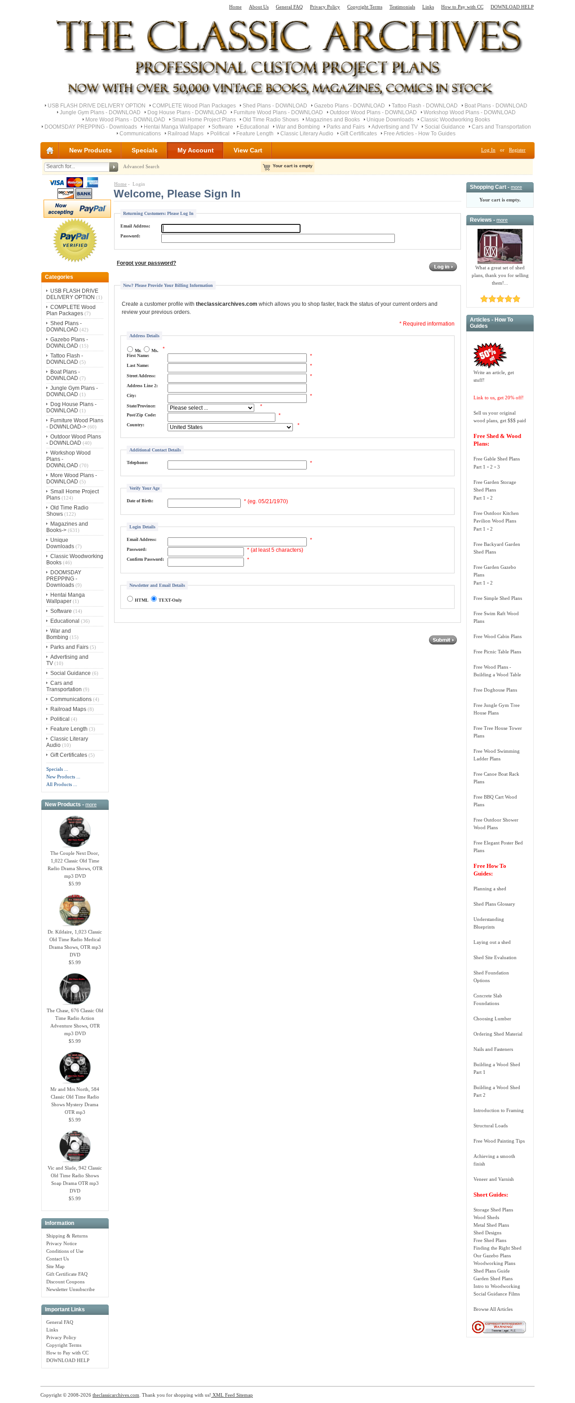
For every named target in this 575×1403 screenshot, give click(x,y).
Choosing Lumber (492, 1018)
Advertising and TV (395, 127)
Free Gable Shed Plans (496, 458)
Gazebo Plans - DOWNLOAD (349, 106)
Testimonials (402, 6)
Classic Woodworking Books (455, 119)
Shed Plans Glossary (494, 904)
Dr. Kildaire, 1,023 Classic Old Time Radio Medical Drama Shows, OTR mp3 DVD (75, 943)
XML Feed (223, 1395)
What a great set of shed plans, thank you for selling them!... (500, 275)
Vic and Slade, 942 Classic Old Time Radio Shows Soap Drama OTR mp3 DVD (75, 1179)
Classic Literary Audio (306, 133)
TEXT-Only (170, 600)
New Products (90, 150)
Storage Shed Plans (493, 1209)
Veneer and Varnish (493, 1179)
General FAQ (289, 6)
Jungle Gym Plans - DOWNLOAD (100, 112)
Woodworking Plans (494, 1263)
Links (428, 6)
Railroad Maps (185, 133)
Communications (140, 133)
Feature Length (255, 133)
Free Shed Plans (489, 1240)
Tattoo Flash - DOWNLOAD (425, 106)
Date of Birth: (140, 500)
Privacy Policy (325, 6)
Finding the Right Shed (497, 1248)
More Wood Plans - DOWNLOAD (125, 119)
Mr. (138, 350)
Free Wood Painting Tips (499, 1141)
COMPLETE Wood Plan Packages (194, 106)
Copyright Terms (364, 6)
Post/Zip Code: (141, 414)
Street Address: (141, 375)
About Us (259, 6)
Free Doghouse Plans (495, 690)
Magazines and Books (332, 119)
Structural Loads (490, 1125)
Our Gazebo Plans (492, 1255)
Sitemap (244, 1395)
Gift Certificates (358, 133)
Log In (488, 149)
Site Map (55, 1266)
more (91, 804)
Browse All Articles (493, 1309)
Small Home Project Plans (204, 119)
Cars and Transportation (501, 127)
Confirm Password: (145, 559)
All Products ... (61, 784)
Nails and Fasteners (493, 1049)
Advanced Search (141, 166)
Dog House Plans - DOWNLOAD (187, 112)
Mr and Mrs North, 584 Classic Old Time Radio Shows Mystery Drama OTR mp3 (74, 1100)
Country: (135, 424)
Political (220, 133)
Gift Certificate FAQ (67, 1274)
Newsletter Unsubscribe (70, 1289)
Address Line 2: (142, 385)
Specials (145, 150)
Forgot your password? (146, 263)
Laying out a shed (492, 942)
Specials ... (57, 769)
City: (131, 395)
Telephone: (137, 462)
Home (235, 6)
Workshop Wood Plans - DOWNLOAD (470, 112)
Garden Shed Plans (493, 1278)
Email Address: (135, 225)
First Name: (138, 355)
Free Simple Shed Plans (497, 598)
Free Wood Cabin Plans (497, 636)
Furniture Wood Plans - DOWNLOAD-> (74, 423)
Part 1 (479, 466)
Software (222, 127)
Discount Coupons (65, 1281)
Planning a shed (489, 888)
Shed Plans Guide (491, 1270)
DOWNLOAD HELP (512, 6)
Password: (130, 235)
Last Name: (138, 365)
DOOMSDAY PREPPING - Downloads (90, 127)
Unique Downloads (390, 119)
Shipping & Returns (67, 1235)
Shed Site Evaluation (495, 957)
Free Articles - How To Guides (420, 133)
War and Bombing (298, 127)
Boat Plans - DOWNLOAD (495, 106)
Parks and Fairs (346, 127)
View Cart (248, 150)
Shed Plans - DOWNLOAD (275, 106)
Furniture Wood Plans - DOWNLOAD (278, 112)
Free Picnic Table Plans (497, 651)
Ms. (155, 350)
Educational (254, 127)
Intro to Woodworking (496, 1286)
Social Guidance (445, 127)
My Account (195, 150)
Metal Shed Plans (491, 1225)
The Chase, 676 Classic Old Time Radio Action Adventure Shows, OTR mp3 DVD (75, 1022)
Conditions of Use (65, 1251)
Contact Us (57, 1258)
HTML (142, 600)
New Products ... (63, 776)
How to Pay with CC (462, 6)
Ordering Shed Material (497, 1034)
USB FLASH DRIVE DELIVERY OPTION (97, 106)
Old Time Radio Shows (271, 119)
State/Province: (141, 405)
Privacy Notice (61, 1243)
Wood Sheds (486, 1217)
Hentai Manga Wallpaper (174, 127)
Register (517, 149)
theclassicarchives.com (116, 1395)
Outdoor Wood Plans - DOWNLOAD (373, 112)
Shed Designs (487, 1232)
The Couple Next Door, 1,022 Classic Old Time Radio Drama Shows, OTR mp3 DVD (75, 864)
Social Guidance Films (496, 1293)
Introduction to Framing (498, 1110)
